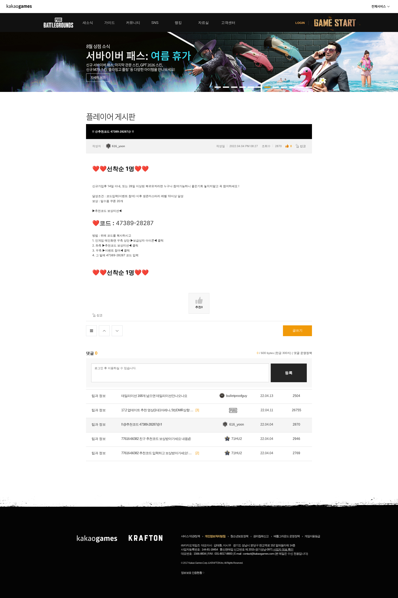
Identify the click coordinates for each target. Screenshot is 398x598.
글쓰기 (297, 330)
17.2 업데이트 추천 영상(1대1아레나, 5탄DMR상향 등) (157, 410)
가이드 (109, 23)
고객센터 (228, 23)
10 (300, 87)
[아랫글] (117, 330)
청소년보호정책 (239, 536)
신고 (303, 146)
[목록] (91, 330)
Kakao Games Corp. (198, 562)
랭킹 (178, 23)
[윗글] (104, 330)
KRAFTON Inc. (217, 562)
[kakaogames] (19, 6)
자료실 (203, 23)
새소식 (88, 23)
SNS (154, 23)
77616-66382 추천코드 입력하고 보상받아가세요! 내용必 (157, 453)
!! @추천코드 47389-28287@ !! (141, 424)
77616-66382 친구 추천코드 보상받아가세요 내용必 (156, 439)
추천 (199, 307)
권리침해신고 (260, 536)
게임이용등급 (312, 536)
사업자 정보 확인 (283, 549)
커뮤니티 (133, 23)
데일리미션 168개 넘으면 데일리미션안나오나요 (154, 396)
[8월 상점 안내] (199, 52)
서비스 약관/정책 (190, 536)
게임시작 (337, 22)
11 (309, 87)
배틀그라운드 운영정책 (287, 536)
